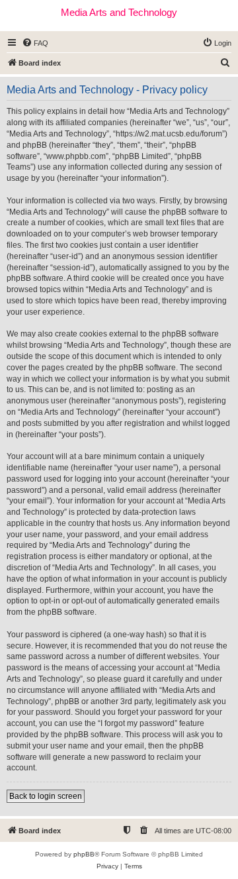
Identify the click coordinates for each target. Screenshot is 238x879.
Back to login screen (45, 796)
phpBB (84, 854)
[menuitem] (35, 43)
